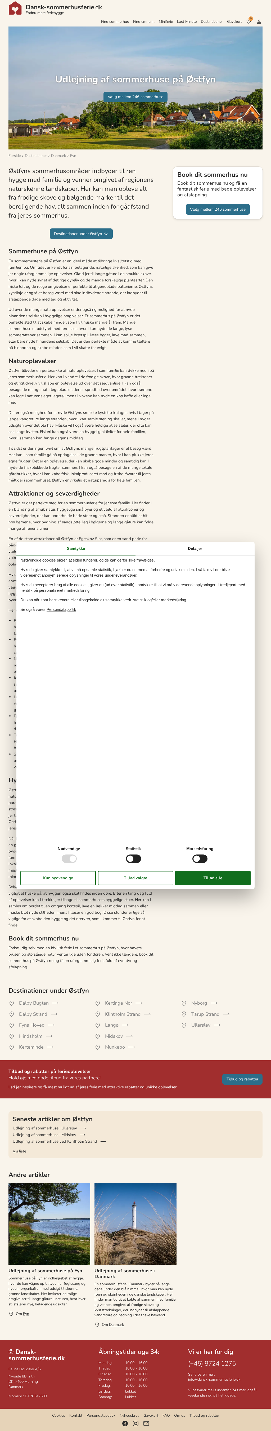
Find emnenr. (144, 21)
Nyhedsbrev (129, 1415)
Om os (179, 1415)
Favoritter (250, 18)
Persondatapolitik (101, 1415)
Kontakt (75, 1415)
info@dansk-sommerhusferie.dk (214, 1379)
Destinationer (212, 21)
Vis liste (19, 1151)
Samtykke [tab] (76, 548)
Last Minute (187, 21)
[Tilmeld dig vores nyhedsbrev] (146, 1423)
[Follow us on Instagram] (136, 1423)
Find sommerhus (115, 21)
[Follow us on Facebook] (125, 1423)
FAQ (166, 1415)
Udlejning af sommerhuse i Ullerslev (45, 1128)
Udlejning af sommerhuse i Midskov (44, 1134)
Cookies (58, 1415)
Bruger (259, 21)
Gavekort (234, 21)
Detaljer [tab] (195, 548)
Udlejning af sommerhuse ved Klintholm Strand (55, 1141)
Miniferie (166, 21)
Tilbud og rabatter (204, 1415)
